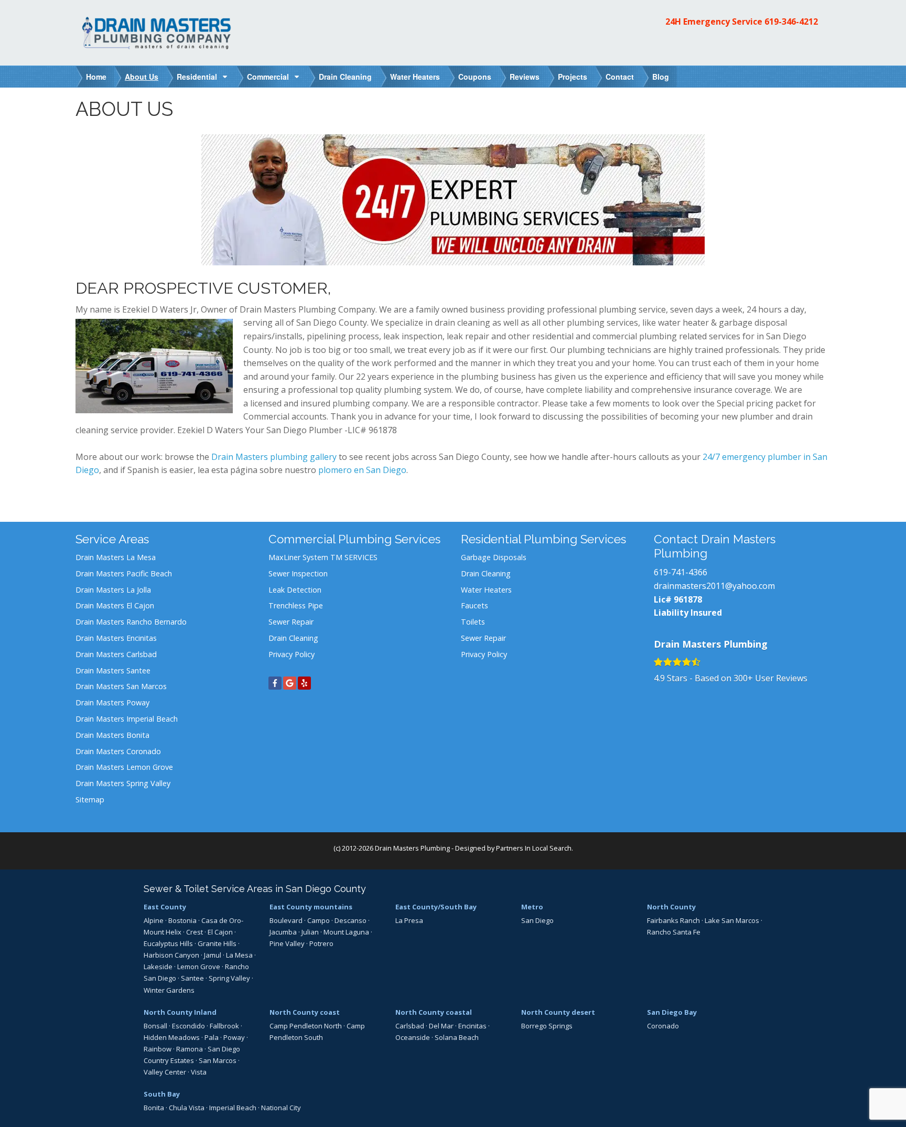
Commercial (268, 76)
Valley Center (165, 1072)
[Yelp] (304, 683)
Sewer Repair (291, 622)
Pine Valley (287, 943)
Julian (310, 932)
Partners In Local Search (533, 848)
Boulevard (286, 920)
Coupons (474, 76)
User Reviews (770, 678)
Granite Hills (217, 943)
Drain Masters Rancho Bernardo (131, 622)
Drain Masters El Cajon (115, 605)
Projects (572, 76)
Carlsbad (409, 1026)
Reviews (525, 76)
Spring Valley (229, 978)
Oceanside (412, 1037)
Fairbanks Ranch (673, 920)
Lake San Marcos (732, 920)
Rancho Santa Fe (673, 932)
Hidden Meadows (172, 1037)
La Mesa (239, 955)
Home (96, 76)
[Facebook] (275, 683)
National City (281, 1107)
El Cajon (220, 932)
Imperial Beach (232, 1107)
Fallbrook (224, 1026)
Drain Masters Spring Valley (123, 783)
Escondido (188, 1026)
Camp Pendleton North (305, 1026)
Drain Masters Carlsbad (116, 654)
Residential (197, 76)
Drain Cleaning (345, 76)
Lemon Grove (198, 966)
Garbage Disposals (493, 557)
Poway (234, 1037)
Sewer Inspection (298, 573)
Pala (211, 1037)
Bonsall (155, 1026)
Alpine (154, 920)
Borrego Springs (547, 1026)
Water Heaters (415, 76)
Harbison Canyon (171, 955)
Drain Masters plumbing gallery (274, 457)
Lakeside (158, 966)
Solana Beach (457, 1037)
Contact (620, 76)
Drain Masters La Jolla (113, 590)
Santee (192, 978)
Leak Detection (294, 590)
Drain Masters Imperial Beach (127, 719)
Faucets (474, 605)
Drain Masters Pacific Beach (124, 573)
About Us (141, 76)
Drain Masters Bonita (112, 735)
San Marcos (217, 1060)
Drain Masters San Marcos (121, 686)
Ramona (189, 1049)
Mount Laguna (346, 932)
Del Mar (441, 1026)
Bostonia (182, 920)
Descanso (350, 920)
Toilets (473, 622)
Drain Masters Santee (113, 670)
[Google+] (289, 683)
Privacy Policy (291, 654)
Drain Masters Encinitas (116, 638)
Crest (194, 932)
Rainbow (157, 1049)
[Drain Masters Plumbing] (159, 32)
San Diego (537, 920)
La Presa (409, 920)
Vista (199, 1072)
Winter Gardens (169, 990)
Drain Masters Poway (112, 702)
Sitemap (90, 799)
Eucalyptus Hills (168, 943)
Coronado (663, 1026)
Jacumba (283, 932)
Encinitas (472, 1026)
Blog (660, 76)
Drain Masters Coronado (118, 751)
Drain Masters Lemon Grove (124, 767)
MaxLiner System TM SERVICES (323, 557)
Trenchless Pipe (295, 605)
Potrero (321, 943)
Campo (318, 920)
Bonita (154, 1107)
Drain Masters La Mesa (116, 557)
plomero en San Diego (362, 470)
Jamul (212, 955)
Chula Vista (186, 1107)
